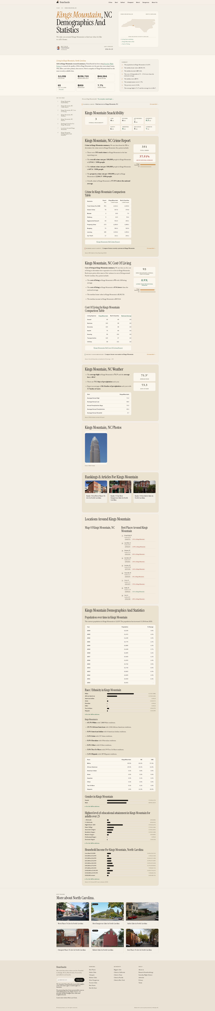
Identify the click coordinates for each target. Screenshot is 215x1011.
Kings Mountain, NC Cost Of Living (108, 263)
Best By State (93, 988)
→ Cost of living (125, 44)
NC (62, 8)
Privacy (141, 980)
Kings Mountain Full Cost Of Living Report (108, 348)
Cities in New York (119, 980)
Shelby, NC (126, 588)
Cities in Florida (118, 977)
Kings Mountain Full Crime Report (108, 242)
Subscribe (79, 980)
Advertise (141, 977)
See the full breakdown (92, 714)
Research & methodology (146, 972)
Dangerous (146, 2)
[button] (120, 104)
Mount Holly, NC (128, 535)
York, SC (126, 595)
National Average (126, 316)
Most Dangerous (94, 980)
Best (116, 2)
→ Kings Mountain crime (127, 41)
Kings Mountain (103, 316)
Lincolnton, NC (127, 558)
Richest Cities (93, 977)
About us (141, 970)
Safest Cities (92, 972)
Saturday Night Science (71, 991)
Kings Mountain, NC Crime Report (107, 140)
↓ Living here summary (127, 39)
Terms (140, 983)
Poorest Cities (93, 983)
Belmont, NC (127, 550)
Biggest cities (117, 970)
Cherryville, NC (127, 573)
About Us (154, 2)
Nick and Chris (72, 998)
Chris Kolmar (65, 48)
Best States (92, 985)
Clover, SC (126, 580)
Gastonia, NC (127, 565)
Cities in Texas (118, 975)
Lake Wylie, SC (127, 543)
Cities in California (119, 972)
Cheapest (130, 2)
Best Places (92, 970)
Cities (110, 2)
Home (58, 8)
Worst (138, 2)
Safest (123, 2)
